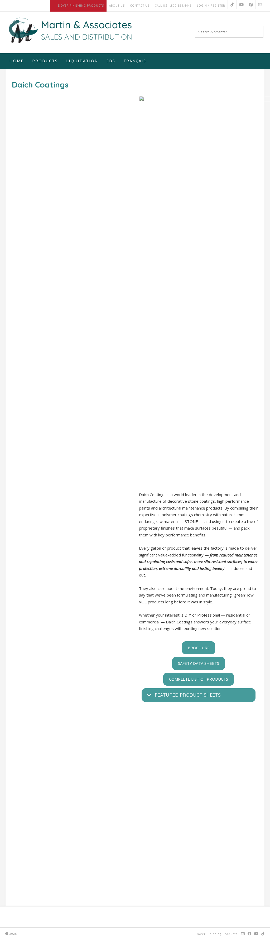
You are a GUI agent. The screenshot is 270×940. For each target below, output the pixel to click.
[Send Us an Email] (260, 4)
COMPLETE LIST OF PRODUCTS (198, 679)
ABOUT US (117, 5)
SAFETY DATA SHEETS (198, 663)
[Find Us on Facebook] (250, 4)
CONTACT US (140, 5)
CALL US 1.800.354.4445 (173, 5)
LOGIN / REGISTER (211, 5)
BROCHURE (199, 647)
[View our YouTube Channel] (241, 4)
